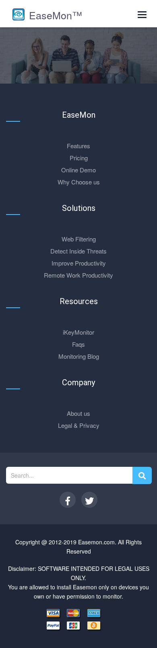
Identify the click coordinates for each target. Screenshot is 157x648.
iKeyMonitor (78, 332)
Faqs (78, 344)
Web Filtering (79, 239)
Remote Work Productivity (78, 275)
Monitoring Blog (78, 356)
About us (78, 413)
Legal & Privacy (78, 425)
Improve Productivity (79, 263)
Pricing (79, 158)
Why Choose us (79, 182)
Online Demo (78, 170)
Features (78, 146)
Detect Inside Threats (78, 251)
